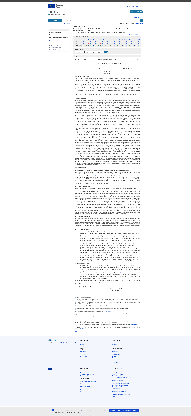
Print (140, 17)
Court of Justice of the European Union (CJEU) (121, 377)
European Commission (117, 375)
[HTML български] (84, 42)
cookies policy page (78, 410)
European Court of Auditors (117, 380)
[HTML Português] (127, 42)
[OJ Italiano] (110, 46)
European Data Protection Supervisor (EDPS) (121, 389)
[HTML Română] (129, 42)
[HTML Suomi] (136, 42)
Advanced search (139, 23)
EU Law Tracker (115, 362)
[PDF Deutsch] (93, 44)
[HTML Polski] (124, 42)
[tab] (107, 37)
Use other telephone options (86, 372)
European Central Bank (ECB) (118, 379)
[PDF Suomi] (136, 44)
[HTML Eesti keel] (96, 42)
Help (136, 17)
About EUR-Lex (115, 343)
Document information (55, 32)
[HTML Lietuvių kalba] (115, 42)
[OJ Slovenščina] (134, 46)
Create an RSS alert (55, 49)
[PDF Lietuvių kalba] (115, 44)
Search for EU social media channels (88, 381)
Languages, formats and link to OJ (83, 36)
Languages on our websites (86, 386)
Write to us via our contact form (87, 374)
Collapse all (138, 34)
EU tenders (114, 353)
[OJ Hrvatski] (108, 46)
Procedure (51, 34)
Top (76, 331)
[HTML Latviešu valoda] (112, 42)
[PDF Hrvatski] (108, 44)
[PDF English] (100, 44)
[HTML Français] (103, 42)
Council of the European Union (118, 374)
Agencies (114, 396)
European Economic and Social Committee (121, 383)
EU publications (115, 357)
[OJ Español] (86, 46)
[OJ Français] (103, 46)
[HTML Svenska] (139, 42)
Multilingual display (79, 49)
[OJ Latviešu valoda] (112, 46)
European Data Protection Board (119, 391)
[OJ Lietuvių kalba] (115, 46)
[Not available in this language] (105, 42)
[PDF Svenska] (139, 44)
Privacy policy (83, 388)
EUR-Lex (53, 12)
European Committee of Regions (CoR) (120, 385)
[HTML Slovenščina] (134, 42)
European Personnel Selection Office (120, 393)
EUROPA (50, 17)
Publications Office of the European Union (69, 342)
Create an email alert (56, 47)
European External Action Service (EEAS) (120, 382)
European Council (115, 372)
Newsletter (114, 344)
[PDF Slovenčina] (132, 44)
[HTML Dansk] (91, 42)
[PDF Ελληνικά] (98, 44)
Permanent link (54, 41)
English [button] (140, 6)
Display (106, 52)
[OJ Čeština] (88, 46)
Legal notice (83, 351)
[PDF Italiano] (110, 44)
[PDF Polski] (124, 44)
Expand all (132, 34)
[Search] (141, 20)
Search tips (68, 23)
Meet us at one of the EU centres (87, 375)
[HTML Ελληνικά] (98, 42)
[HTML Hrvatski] (108, 42)
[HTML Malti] (120, 42)
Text (51, 30)
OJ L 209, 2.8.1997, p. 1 (108, 311)
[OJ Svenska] (139, 46)
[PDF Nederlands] (122, 44)
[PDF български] (84, 44)
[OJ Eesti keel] (96, 46)
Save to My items (55, 45)
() (139, 80)
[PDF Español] (86, 44)
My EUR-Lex (131, 6)
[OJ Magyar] (117, 46)
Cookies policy (83, 353)
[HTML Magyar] (117, 42)
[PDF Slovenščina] (134, 44)
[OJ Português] (127, 46)
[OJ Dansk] (91, 46)
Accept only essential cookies (130, 410)
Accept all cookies (115, 410)
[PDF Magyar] (117, 44)
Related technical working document (58, 37)
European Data (115, 351)
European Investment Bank (117, 386)
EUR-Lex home (56, 17)
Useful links (114, 346)
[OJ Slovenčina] (132, 46)
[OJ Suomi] (136, 46)
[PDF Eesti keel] (96, 44)
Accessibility (83, 354)
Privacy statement (84, 356)
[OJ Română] (129, 46)
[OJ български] (84, 46)
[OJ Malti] (120, 46)
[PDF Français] (103, 44)
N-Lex (113, 360)
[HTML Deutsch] (93, 42)
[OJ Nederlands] (122, 46)
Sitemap (82, 346)
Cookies (82, 391)
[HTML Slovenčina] (132, 42)
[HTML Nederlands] (122, 42)
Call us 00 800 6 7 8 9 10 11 (86, 371)
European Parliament (116, 371)
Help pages (82, 343)
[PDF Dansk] (91, 44)
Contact (82, 344)
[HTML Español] (86, 42)
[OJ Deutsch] (93, 46)
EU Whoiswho (115, 356)
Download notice (55, 43)
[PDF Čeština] (88, 44)
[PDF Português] (127, 44)
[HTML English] (100, 42)
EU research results (116, 354)
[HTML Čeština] (88, 42)
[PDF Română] (129, 44)
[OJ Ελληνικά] (98, 46)
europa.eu (58, 370)
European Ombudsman (117, 388)
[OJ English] (100, 46)
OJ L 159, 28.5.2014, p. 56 (80, 328)
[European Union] (52, 369)
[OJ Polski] (124, 46)
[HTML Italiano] (110, 42)
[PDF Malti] (120, 44)
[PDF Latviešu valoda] (112, 44)
